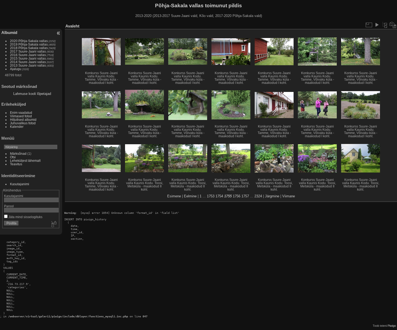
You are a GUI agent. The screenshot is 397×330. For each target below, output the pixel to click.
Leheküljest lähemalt (25, 160)
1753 (210, 196)
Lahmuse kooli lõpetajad (32, 94)
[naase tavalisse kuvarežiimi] (384, 24)
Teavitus (16, 164)
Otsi (13, 157)
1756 (236, 196)
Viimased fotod (21, 116)
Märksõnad (18, 153)
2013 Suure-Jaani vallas (28, 65)
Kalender (16, 126)
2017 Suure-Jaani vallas (28, 51)
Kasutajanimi (19, 184)
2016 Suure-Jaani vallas (28, 55)
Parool (9, 206)
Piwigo (392, 325)
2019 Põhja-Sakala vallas (29, 44)
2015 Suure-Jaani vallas (28, 58)
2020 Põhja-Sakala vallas (29, 41)
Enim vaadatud (21, 112)
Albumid (9, 32)
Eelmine (190, 196)
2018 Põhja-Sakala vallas (29, 48)
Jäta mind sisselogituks (25, 217)
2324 (258, 196)
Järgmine (272, 196)
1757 (245, 196)
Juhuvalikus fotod (23, 123)
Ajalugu (15, 69)
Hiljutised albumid (23, 119)
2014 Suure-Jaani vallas (28, 62)
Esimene (174, 196)
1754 (219, 196)
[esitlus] (376, 24)
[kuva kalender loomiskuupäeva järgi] (392, 24)
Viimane (288, 196)
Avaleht (72, 26)
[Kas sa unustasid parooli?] (53, 224)
